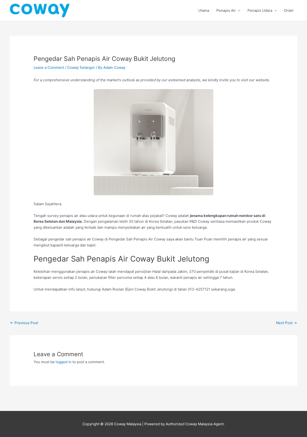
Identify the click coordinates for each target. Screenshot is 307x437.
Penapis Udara (260, 10)
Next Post (286, 322)
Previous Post (24, 322)
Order (289, 10)
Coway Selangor (81, 67)
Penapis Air (226, 10)
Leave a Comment (49, 67)
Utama (203, 10)
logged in (63, 362)
